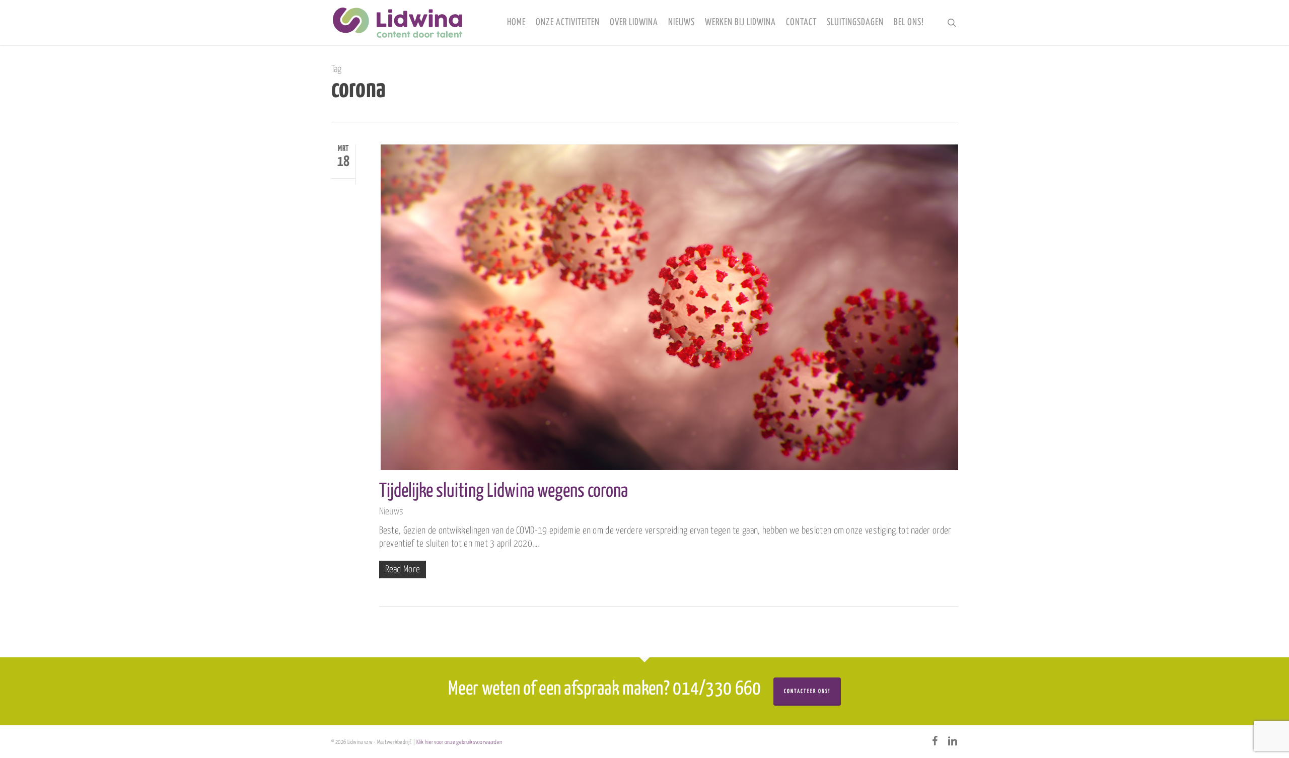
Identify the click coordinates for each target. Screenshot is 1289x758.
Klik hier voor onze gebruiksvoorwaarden (459, 742)
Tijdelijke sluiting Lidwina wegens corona (503, 491)
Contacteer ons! (807, 691)
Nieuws (391, 511)
